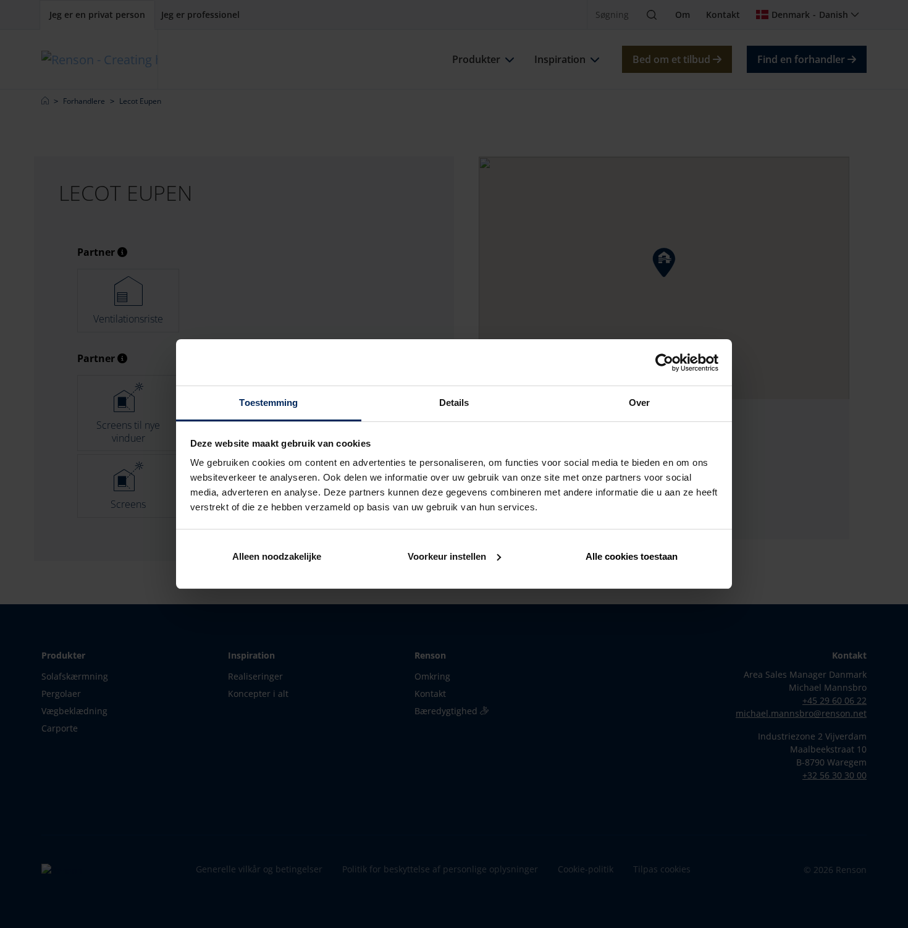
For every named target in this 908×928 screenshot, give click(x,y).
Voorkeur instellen (447, 556)
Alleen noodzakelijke (276, 556)
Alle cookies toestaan (632, 556)
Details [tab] (454, 402)
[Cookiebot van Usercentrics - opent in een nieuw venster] (664, 362)
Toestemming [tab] (268, 402)
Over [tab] (639, 402)
